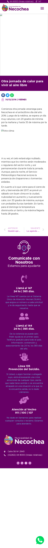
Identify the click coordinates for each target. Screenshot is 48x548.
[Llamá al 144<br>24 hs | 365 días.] (24, 316)
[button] (42, 8)
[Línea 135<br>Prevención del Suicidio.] (24, 357)
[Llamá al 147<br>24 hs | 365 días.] (24, 279)
